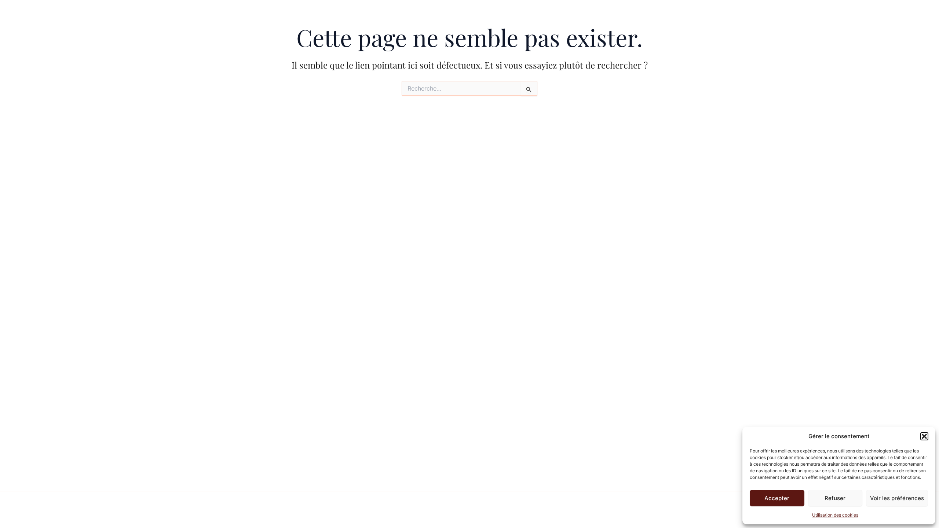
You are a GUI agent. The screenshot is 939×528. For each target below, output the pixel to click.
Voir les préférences (897, 498)
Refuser (835, 498)
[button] (924, 436)
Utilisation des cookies (835, 515)
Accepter (776, 498)
